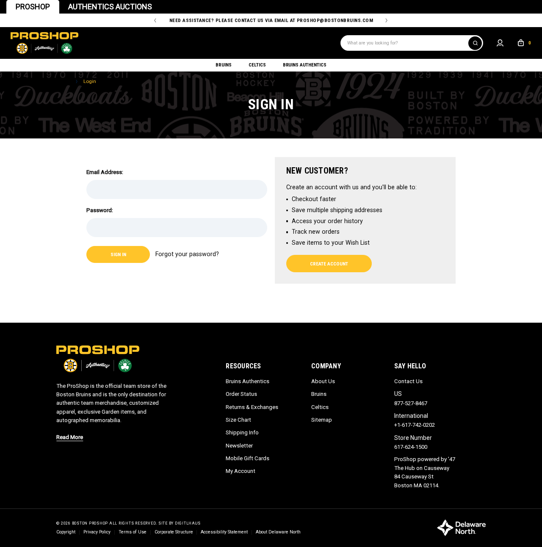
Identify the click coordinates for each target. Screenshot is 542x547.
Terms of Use (133, 532)
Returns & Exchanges (252, 407)
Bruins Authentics (304, 65)
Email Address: (104, 172)
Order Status (241, 394)
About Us (323, 381)
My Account (240, 471)
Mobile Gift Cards (247, 458)
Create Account (329, 264)
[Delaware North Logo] (461, 527)
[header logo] (175, 43)
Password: (99, 210)
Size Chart (238, 420)
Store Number (413, 437)
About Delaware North (278, 532)
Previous (155, 20)
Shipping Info (242, 432)
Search (475, 43)
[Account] (500, 43)
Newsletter (239, 445)
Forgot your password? (187, 254)
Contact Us (408, 381)
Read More (69, 437)
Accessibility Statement (224, 532)
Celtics (257, 65)
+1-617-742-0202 (414, 425)
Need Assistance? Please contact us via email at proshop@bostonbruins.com (271, 20)
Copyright (65, 532)
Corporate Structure (174, 532)
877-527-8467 (410, 403)
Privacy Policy (97, 532)
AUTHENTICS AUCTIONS (110, 6)
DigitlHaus (188, 523)
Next (386, 20)
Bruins (224, 65)
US (398, 393)
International (411, 415)
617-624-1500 (410, 447)
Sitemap (321, 420)
